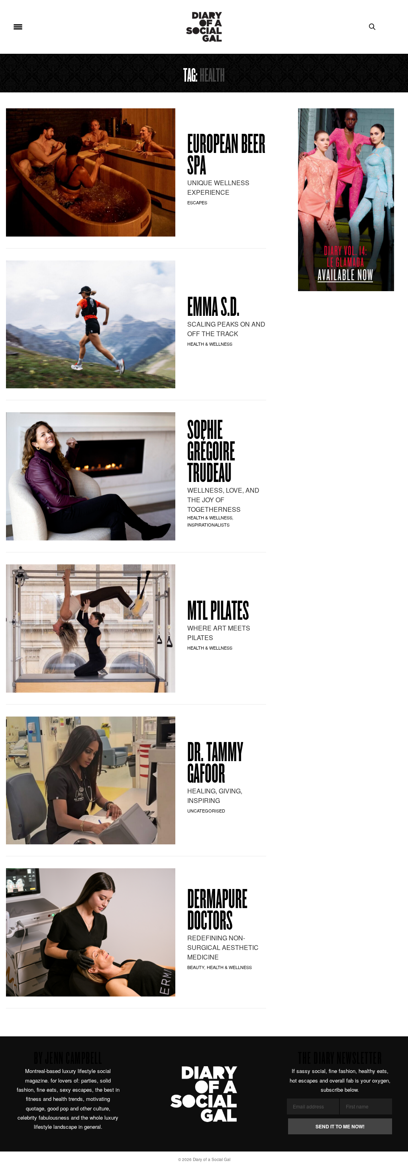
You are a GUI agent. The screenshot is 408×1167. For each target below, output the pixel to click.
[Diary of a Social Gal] (204, 27)
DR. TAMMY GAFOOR (215, 765)
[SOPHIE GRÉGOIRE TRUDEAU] (90, 476)
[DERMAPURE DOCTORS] (90, 932)
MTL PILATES (218, 612)
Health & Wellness (209, 344)
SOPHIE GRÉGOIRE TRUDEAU (211, 453)
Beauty (195, 967)
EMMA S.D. (213, 308)
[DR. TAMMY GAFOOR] (90, 781)
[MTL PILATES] (90, 628)
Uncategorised (206, 810)
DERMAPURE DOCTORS (217, 912)
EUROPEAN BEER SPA (226, 156)
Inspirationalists (208, 524)
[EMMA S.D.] (90, 324)
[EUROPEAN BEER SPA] (90, 172)
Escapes (197, 202)
